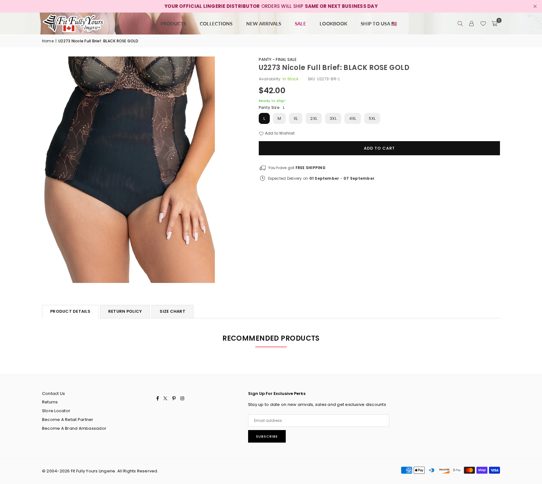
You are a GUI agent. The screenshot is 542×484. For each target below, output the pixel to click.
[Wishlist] (483, 23)
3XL (333, 118)
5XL (372, 118)
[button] (494, 23)
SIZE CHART (172, 311)
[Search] (460, 23)
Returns (50, 402)
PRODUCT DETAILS (70, 311)
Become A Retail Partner (67, 420)
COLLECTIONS (216, 23)
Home (48, 41)
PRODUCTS (173, 23)
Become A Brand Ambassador (74, 428)
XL (296, 118)
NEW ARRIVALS (263, 23)
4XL (352, 118)
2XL (313, 118)
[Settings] (471, 23)
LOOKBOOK (333, 23)
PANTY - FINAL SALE (278, 59)
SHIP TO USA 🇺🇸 (379, 23)
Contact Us (53, 393)
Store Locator (56, 411)
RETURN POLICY (125, 311)
